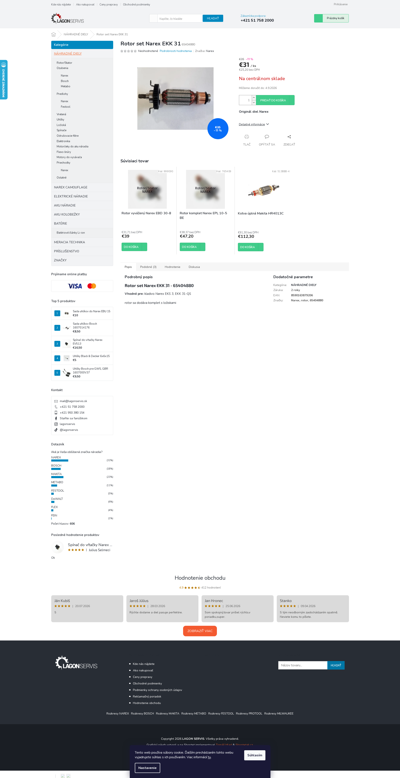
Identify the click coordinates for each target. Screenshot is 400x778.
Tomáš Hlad (224, 745)
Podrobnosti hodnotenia (176, 51)
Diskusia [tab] (194, 267)
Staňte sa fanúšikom (73, 418)
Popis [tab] (128, 267)
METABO (57, 482)
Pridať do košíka (273, 100)
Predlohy (62, 94)
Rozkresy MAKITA (167, 714)
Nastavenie (147, 768)
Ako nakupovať (85, 5)
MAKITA (56, 474)
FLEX (54, 507)
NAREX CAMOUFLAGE (70, 187)
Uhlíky (60, 120)
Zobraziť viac (200, 631)
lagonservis (67, 424)
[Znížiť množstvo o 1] (254, 102)
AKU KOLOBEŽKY (67, 214)
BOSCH (56, 466)
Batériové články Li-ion (71, 233)
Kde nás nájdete (61, 5)
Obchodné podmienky (136, 5)
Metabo (65, 86)
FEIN (54, 515)
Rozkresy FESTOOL (221, 714)
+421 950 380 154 (72, 413)
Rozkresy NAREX (117, 714)
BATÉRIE (60, 223)
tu (209, 757)
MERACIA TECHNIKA (69, 242)
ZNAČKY (60, 260)
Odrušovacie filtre (68, 136)
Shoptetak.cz (244, 745)
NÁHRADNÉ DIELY (68, 54)
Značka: (204, 51)
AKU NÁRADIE (65, 205)
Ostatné (61, 178)
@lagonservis (69, 430)
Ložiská (61, 125)
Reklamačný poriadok (147, 697)
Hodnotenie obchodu (200, 578)
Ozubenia (62, 68)
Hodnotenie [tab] (172, 267)
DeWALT (57, 499)
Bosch (65, 81)
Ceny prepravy (109, 5)
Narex (64, 76)
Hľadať (213, 18)
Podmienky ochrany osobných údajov (157, 690)
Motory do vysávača (69, 157)
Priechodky (63, 163)
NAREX (56, 457)
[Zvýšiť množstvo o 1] (254, 97)
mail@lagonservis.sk (73, 401)
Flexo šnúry (64, 152)
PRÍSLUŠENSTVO (66, 251)
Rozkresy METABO (193, 714)
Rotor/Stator (64, 63)
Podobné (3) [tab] (148, 267)
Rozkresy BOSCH (142, 714)
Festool (65, 107)
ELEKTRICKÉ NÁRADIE (71, 196)
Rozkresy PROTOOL (249, 714)
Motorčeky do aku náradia (72, 146)
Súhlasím (254, 755)
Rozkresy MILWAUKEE (279, 714)
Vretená (61, 114)
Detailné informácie (252, 124)
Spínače (61, 130)
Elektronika (63, 141)
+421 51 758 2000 (72, 407)
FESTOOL (57, 491)
